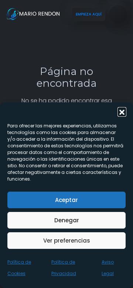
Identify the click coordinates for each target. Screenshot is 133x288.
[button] (122, 111)
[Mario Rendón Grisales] (33, 14)
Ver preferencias (66, 240)
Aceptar (66, 200)
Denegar (66, 220)
